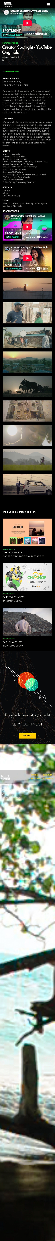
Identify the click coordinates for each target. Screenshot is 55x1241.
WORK (34, 775)
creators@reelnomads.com (15, 790)
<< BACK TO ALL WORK (11, 71)
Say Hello (27, 736)
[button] (48, 4)
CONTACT (48, 779)
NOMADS (36, 779)
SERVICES (47, 775)
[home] (7, 4)
